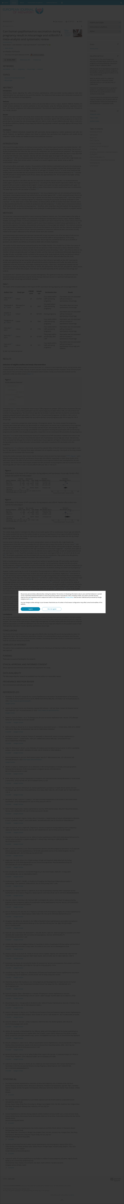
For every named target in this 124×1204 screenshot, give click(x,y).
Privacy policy (69, 597)
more (30, 599)
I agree (30, 609)
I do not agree (51, 609)
